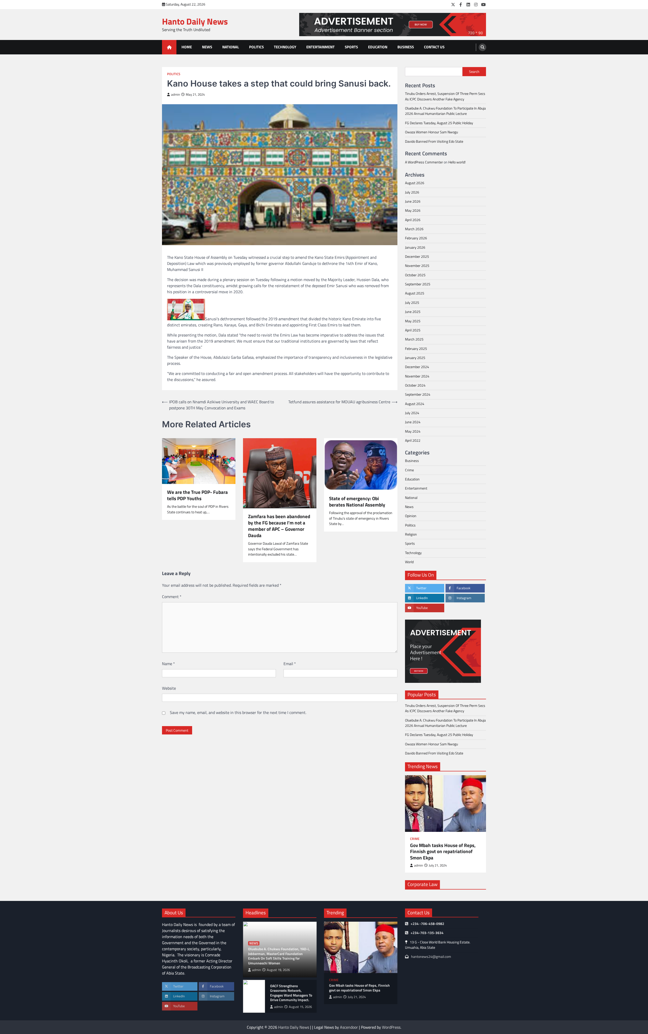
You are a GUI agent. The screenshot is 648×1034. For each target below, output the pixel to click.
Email (290, 664)
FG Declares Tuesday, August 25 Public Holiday (439, 123)
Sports (351, 47)
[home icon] (169, 47)
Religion (411, 534)
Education (377, 47)
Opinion (410, 516)
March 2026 (414, 229)
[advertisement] (392, 24)
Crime (409, 470)
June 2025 (412, 311)
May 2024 (412, 431)
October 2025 (415, 275)
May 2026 (412, 210)
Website (169, 688)
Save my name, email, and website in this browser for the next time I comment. (238, 712)
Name (168, 664)
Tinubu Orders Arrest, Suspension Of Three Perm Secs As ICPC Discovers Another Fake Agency (445, 96)
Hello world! (456, 162)
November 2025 (417, 265)
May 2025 (412, 321)
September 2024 (417, 394)
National (230, 47)
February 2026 (416, 238)
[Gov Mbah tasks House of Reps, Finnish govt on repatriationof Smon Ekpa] (445, 803)
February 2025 (416, 348)
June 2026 (412, 201)
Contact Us (434, 47)
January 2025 (415, 358)
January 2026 (415, 247)
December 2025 (417, 256)
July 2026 (412, 192)
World (409, 562)
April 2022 (412, 440)
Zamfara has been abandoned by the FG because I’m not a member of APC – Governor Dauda (279, 525)
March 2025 (414, 339)
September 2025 (417, 284)
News (207, 47)
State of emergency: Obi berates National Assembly (357, 501)
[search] (482, 47)
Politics (256, 47)
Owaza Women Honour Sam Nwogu (431, 132)
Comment (171, 597)
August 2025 (414, 293)
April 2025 (412, 330)
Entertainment (320, 47)
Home (186, 47)
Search (474, 71)
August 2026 (414, 183)
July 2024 (412, 413)
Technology (285, 47)
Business (405, 47)
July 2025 (412, 302)
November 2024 (417, 376)
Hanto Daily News (195, 21)
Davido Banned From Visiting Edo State (434, 141)
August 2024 (414, 404)
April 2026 (412, 220)
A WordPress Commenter (424, 162)
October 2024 (415, 385)
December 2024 (417, 367)
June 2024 (412, 422)
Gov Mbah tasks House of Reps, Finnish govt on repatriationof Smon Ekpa (443, 851)
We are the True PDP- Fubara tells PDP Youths (197, 495)
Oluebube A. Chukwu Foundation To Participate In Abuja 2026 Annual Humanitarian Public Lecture (445, 110)
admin (175, 94)
